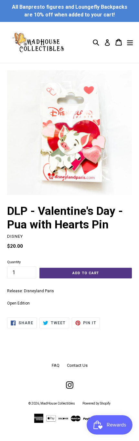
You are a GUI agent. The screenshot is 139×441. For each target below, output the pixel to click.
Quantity (14, 262)
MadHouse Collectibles (57, 403)
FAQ (55, 365)
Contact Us (77, 365)
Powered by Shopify (96, 403)
